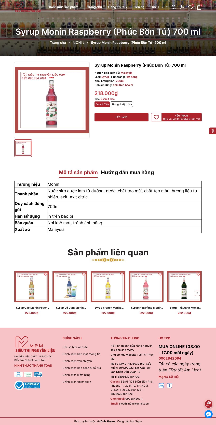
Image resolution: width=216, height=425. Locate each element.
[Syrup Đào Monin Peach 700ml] (31, 286)
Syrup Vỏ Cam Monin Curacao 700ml (70, 307)
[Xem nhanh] (35, 300)
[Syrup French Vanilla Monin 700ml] (108, 286)
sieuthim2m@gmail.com (134, 403)
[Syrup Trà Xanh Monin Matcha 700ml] (184, 286)
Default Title (102, 104)
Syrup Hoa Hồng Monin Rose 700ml (146, 307)
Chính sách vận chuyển (77, 361)
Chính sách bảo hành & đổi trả (81, 368)
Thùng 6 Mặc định (122, 104)
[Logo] (27, 6)
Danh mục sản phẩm (64, 7)
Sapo (138, 421)
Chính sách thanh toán (76, 381)
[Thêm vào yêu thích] (45, 274)
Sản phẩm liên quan (108, 252)
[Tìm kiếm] (173, 7)
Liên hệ (139, 7)
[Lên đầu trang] (208, 394)
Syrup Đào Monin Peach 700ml (31, 307)
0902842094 (133, 398)
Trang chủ (94, 7)
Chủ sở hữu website (75, 347)
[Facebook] (169, 385)
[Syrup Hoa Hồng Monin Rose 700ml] (146, 286)
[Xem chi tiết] (27, 300)
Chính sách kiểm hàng (76, 374)
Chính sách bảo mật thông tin (81, 354)
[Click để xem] (51, 100)
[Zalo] (161, 385)
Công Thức (116, 7)
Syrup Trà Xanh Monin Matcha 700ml (184, 307)
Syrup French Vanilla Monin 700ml (108, 307)
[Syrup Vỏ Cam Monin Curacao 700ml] (69, 286)
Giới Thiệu (158, 7)
